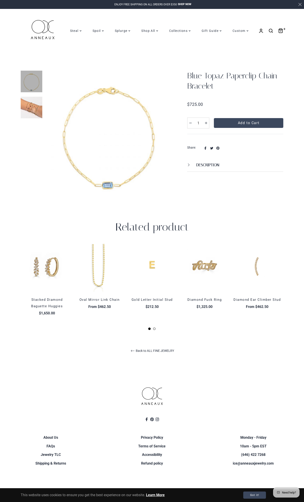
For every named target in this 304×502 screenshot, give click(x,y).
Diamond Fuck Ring (204, 300)
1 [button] (149, 329)
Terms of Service (152, 446)
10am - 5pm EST (253, 446)
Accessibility (152, 455)
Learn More (155, 495)
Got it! (254, 495)
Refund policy (152, 463)
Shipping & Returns (50, 463)
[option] (47, 287)
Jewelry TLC (51, 455)
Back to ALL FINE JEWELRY (154, 350)
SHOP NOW (184, 4)
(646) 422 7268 (253, 455)
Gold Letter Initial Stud (152, 300)
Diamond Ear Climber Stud (257, 300)
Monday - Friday (253, 437)
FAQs (51, 446)
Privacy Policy (152, 437)
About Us (50, 437)
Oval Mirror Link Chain (99, 300)
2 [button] (154, 329)
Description (207, 164)
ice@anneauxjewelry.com (253, 463)
